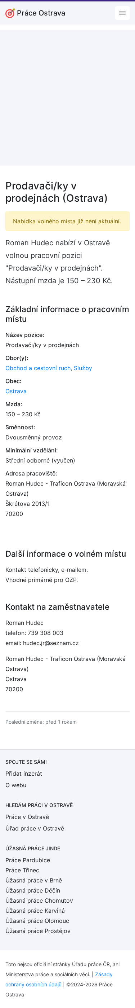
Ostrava (16, 391)
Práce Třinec (22, 870)
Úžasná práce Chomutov (39, 900)
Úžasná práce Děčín (32, 890)
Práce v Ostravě (27, 816)
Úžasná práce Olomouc (37, 920)
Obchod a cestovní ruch (38, 368)
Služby (83, 368)
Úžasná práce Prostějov (38, 930)
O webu (15, 785)
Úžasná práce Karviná (35, 910)
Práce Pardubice (27, 860)
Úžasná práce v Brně (33, 880)
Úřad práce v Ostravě (34, 828)
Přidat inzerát (23, 773)
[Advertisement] (67, 98)
